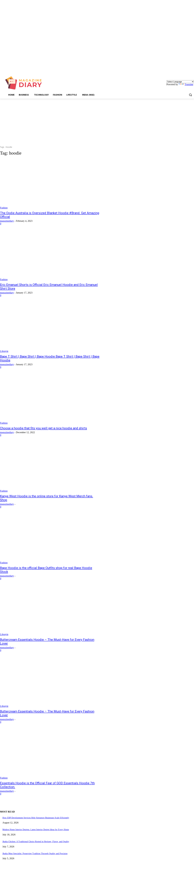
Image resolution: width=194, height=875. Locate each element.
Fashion (4, 207)
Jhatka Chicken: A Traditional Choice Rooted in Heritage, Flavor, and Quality (35, 841)
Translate (189, 84)
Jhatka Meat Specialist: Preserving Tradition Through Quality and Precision (34, 853)
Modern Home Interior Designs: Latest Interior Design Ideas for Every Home (35, 829)
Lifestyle (4, 351)
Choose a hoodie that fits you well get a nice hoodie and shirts (43, 428)
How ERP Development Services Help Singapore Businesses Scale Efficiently (35, 818)
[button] (190, 94)
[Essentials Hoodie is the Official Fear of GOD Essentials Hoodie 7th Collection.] (50, 754)
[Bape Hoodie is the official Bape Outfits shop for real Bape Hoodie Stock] (50, 539)
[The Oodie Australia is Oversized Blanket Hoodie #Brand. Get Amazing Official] (50, 184)
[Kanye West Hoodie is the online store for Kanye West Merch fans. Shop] (50, 467)
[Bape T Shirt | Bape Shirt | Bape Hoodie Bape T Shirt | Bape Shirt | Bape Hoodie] (50, 327)
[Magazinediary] (25, 83)
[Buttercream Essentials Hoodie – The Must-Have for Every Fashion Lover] (50, 610)
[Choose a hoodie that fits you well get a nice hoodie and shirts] (50, 399)
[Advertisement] (97, 121)
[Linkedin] (192, 70)
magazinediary (7, 221)
